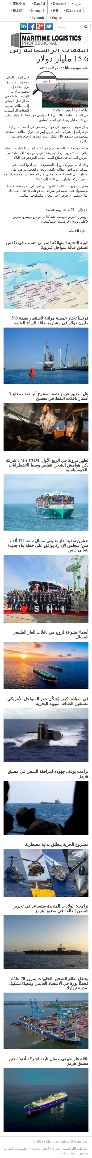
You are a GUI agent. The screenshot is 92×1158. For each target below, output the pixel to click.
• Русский (36, 17)
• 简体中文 (18, 3)
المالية (84, 231)
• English (56, 17)
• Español (38, 3)
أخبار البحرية (40, 1148)
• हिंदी (54, 10)
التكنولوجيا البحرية (16, 1148)
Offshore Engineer (76, 1153)
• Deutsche (58, 3)
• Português (37, 10)
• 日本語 (17, 10)
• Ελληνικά (72, 10)
